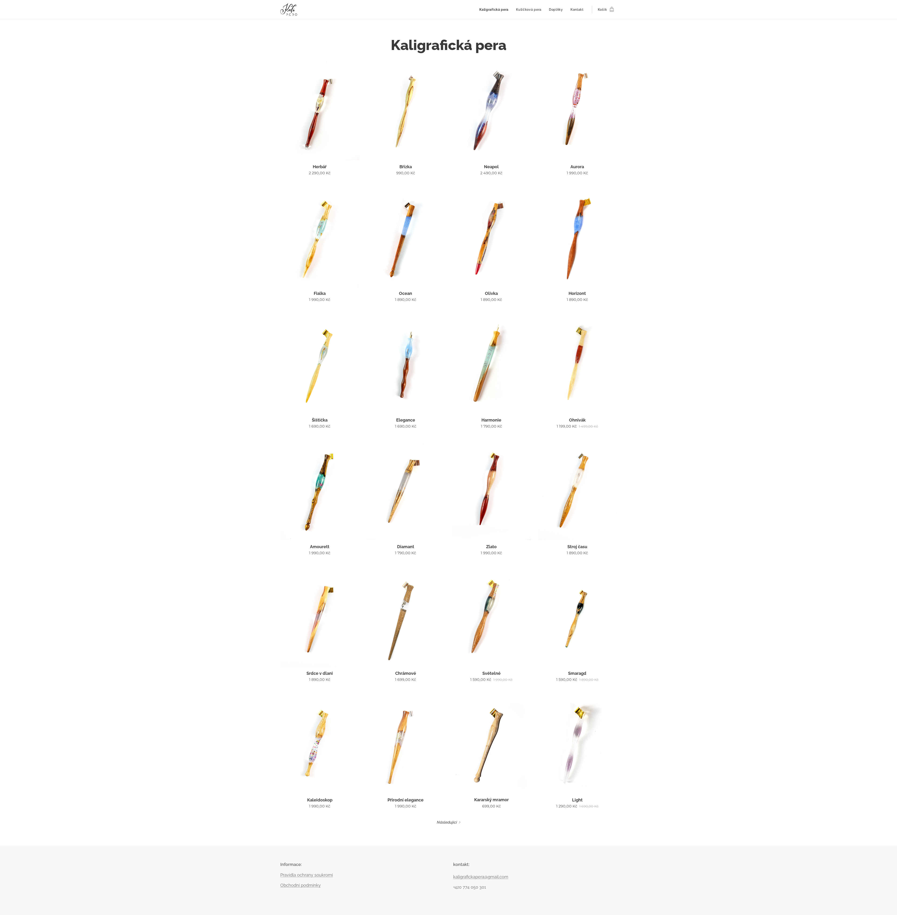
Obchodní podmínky (300, 885)
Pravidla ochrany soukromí (306, 874)
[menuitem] (495, 9)
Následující (447, 822)
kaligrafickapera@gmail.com (480, 876)
